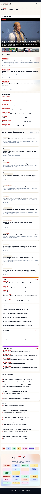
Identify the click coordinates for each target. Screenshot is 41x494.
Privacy (19, 490)
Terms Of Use (13, 490)
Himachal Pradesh (34, 469)
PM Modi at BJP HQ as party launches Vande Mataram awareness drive (16, 398)
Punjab (6, 479)
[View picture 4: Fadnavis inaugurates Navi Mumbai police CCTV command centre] (28, 50)
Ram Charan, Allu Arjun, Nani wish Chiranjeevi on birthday (14, 377)
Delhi (34, 465)
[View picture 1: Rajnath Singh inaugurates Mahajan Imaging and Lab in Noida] (5, 50)
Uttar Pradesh (16, 482)
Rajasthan (16, 479)
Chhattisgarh (25, 465)
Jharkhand (16, 472)
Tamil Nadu (25, 479)
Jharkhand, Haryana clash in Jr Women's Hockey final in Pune (15, 431)
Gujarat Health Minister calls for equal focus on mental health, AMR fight (17, 429)
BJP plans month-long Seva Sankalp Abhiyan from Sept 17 (14, 412)
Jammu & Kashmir (7, 473)
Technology (24, 448)
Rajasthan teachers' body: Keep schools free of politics (13, 405)
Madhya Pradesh (6, 476)
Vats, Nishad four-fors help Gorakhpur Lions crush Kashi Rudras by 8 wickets (17, 379)
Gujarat (15, 469)
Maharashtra (16, 476)
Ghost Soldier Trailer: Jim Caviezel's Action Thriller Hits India (15, 391)
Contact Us (28, 490)
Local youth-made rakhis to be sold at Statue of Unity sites (14, 419)
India (4, 448)
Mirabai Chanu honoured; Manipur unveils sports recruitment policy (16, 417)
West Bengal (25, 482)
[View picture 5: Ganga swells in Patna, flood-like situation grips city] (35, 50)
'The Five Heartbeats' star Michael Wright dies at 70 (13, 393)
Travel (37, 448)
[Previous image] (3, 32)
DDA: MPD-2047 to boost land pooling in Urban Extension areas (15, 410)
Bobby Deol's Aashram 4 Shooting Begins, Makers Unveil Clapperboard (16, 386)
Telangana (34, 479)
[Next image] (38, 32)
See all (36, 279)
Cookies (23, 490)
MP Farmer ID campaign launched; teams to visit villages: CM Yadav (16, 438)
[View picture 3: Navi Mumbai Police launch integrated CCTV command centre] (20, 50)
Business (8, 448)
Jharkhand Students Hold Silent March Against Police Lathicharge (16, 441)
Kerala (34, 472)
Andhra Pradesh (6, 465)
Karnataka (25, 472)
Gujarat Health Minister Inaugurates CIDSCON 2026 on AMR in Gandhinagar (17, 396)
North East (25, 476)
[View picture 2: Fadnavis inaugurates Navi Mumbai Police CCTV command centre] (12, 50)
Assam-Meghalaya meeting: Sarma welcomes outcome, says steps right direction (19, 422)
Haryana (25, 469)
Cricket (14, 448)
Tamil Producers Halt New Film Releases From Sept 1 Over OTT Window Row (17, 415)
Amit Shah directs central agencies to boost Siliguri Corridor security (16, 436)
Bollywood (31, 448)
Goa (7, 469)
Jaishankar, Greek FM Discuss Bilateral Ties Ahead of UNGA (14, 388)
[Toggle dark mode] (36, 4)
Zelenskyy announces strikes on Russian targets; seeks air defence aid (16, 381)
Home (38, 94)
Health (19, 448)
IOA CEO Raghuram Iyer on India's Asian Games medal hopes (14, 424)
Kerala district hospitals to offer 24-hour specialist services (14, 426)
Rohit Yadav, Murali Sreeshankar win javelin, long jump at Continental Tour (17, 434)
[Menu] (39, 4)
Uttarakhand (6, 482)
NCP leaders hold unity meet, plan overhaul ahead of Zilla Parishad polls (17, 407)
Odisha (34, 476)
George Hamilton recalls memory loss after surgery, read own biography (17, 384)
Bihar (16, 465)
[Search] (34, 4)
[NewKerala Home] (6, 4)
